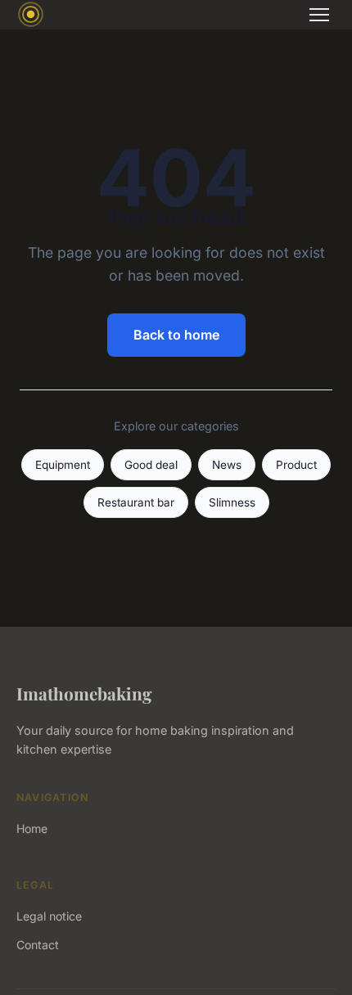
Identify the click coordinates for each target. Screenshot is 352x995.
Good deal (151, 464)
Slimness (232, 502)
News (226, 464)
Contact (37, 945)
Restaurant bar (135, 502)
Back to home (176, 334)
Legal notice (49, 916)
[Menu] (319, 15)
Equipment (62, 464)
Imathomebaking (84, 693)
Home (31, 828)
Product (296, 464)
